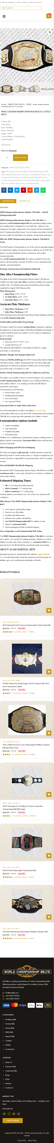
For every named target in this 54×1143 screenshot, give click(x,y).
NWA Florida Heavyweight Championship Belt (19, 870)
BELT (7, 171)
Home (3, 104)
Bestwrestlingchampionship (10, 174)
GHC (4, 742)
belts (11, 171)
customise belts (40, 410)
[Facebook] (4, 1114)
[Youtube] (14, 1114)
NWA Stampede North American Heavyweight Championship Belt (26, 625)
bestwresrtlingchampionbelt (38, 171)
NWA (4, 622)
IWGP (4, 803)
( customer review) (20, 632)
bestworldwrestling (21, 171)
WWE (28, 104)
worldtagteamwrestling (38, 174)
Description (8, 201)
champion (25, 174)
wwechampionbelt (31, 183)
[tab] (8, 201)
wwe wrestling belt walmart (14, 183)
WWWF (18, 680)
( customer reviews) (20, 693)
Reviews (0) (24, 201)
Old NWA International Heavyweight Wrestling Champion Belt (25, 931)
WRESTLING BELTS (16, 104)
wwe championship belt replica (31, 177)
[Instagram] (9, 1114)
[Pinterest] (18, 1114)
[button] (50, 32)
